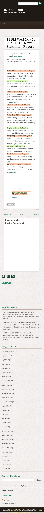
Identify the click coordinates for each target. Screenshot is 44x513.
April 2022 (5, 423)
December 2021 (6, 439)
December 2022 (6, 389)
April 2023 (5, 372)
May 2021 (5, 469)
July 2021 (4, 460)
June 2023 (5, 364)
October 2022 (6, 397)
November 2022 (7, 393)
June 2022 (5, 414)
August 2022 (5, 406)
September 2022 (7, 402)
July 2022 (4, 410)
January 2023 (6, 385)
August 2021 (5, 456)
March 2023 (5, 376)
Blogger (25, 486)
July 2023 (4, 360)
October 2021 (6, 448)
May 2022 (5, 418)
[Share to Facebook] (14, 204)
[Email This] (8, 204)
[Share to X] (12, 204)
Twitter (8, 276)
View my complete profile (9, 503)
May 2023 (5, 368)
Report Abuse (7, 490)
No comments (17, 56)
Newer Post (7, 214)
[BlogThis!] (10, 204)
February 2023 (6, 381)
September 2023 (7, 351)
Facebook (3, 276)
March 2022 (5, 427)
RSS (13, 276)
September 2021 (7, 452)
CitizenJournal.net (14, 511)
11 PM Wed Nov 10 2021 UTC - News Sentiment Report (21, 43)
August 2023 (5, 355)
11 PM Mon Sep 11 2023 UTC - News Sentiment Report (19, 322)
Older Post (35, 214)
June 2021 (5, 465)
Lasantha (39, 511)
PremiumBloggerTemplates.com (22, 512)
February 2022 (6, 431)
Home (21, 214)
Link (23, 79)
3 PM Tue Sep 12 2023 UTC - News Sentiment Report (18, 312)
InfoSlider (13, 10)
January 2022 (6, 435)
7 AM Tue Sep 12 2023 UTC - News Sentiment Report (18, 333)
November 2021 (7, 444)
